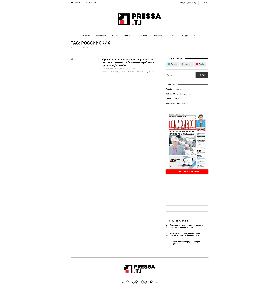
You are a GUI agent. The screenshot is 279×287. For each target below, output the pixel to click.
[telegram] (192, 3)
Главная (86, 35)
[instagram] (187, 3)
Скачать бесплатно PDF (187, 171)
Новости (106, 68)
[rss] (195, 3)
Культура (184, 35)
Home (75, 47)
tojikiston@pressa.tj (183, 94)
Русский (95, 3)
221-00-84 (170, 94)
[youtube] (189, 3)
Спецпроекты (158, 35)
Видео (115, 35)
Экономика (142, 35)
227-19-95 (170, 103)
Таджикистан (100, 35)
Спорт (172, 35)
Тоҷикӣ (88, 3)
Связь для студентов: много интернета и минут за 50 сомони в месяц (187, 226)
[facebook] (181, 3)
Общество (113, 68)
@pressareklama (182, 103)
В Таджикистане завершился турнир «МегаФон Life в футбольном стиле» (185, 234)
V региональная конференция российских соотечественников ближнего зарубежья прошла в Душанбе (128, 62)
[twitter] (184, 3)
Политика (127, 35)
